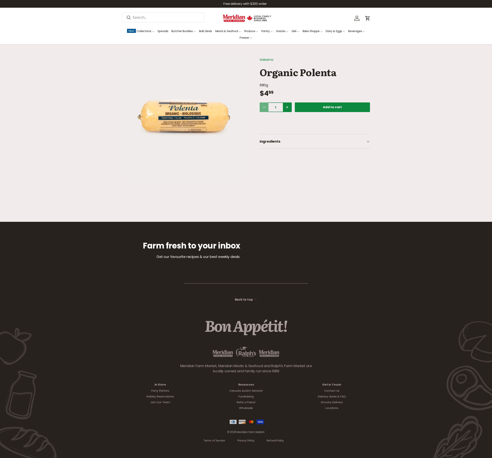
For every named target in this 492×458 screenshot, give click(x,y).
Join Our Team (160, 402)
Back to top (244, 299)
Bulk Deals (205, 31)
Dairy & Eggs (334, 31)
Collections (144, 31)
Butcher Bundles (182, 31)
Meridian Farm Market (250, 432)
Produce (249, 31)
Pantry (265, 31)
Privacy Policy (245, 440)
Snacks (280, 31)
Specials (163, 31)
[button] (367, 18)
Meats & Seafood (226, 31)
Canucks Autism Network (246, 391)
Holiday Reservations (160, 396)
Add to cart (332, 107)
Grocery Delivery (332, 402)
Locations (331, 408)
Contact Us (331, 391)
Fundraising (246, 396)
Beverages (355, 31)
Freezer (244, 38)
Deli (294, 31)
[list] (184, 118)
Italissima (266, 59)
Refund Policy (275, 440)
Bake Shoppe (311, 31)
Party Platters (160, 391)
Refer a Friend (246, 402)
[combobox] (163, 17)
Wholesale (246, 408)
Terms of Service (214, 440)
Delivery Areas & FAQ (332, 396)
